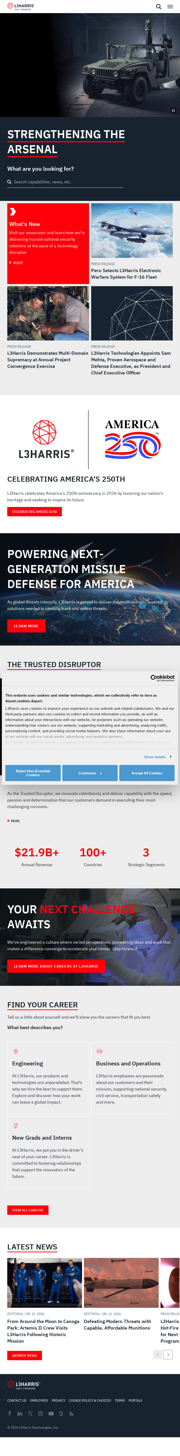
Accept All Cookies (146, 773)
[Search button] (9, 182)
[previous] (157, 1354)
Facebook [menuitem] (9, 1413)
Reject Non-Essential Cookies (33, 773)
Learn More (26, 626)
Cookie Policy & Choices (90, 1400)
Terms (120, 1400)
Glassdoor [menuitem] (61, 1414)
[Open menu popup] (170, 6)
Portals (135, 1400)
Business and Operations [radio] (132, 1078)
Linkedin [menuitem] (20, 1413)
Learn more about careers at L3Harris (56, 966)
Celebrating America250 (34, 512)
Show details (154, 757)
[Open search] (158, 7)
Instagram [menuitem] (40, 1413)
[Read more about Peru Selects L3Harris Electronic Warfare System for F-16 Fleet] (132, 241)
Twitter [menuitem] (30, 1413)
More (15, 821)
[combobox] (65, 183)
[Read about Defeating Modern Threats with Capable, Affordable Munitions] (121, 1295)
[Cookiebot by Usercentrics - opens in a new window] (154, 678)
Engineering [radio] (48, 1078)
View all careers (28, 1210)
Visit (18, 262)
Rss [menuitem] (71, 1414)
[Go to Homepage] (23, 1385)
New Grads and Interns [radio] (48, 1152)
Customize (87, 773)
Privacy (58, 1400)
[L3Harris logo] (21, 7)
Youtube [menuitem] (51, 1414)
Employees (39, 1400)
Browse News (24, 1355)
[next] (168, 1354)
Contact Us (16, 1400)
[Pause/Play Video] (173, 110)
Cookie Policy (157, 742)
